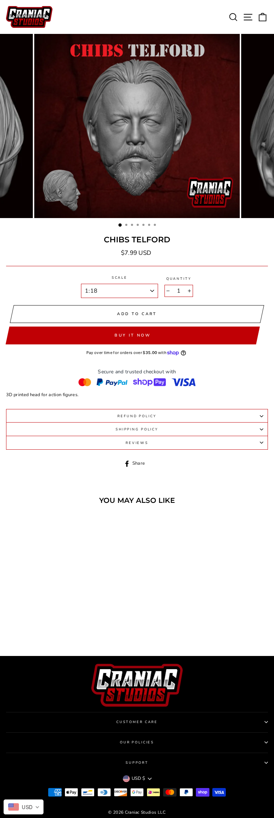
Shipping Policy (137, 429)
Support (137, 762)
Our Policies (137, 742)
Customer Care (137, 721)
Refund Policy (136, 416)
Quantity (179, 278)
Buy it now (133, 335)
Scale (119, 277)
